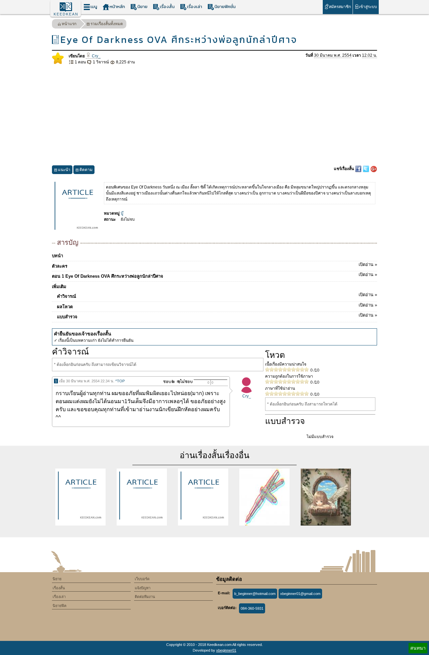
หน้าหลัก (117, 6)
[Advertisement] (214, 115)
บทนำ (57, 255)
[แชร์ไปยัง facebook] (359, 168)
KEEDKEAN (66, 14)
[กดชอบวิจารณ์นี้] (167, 381)
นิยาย (142, 6)
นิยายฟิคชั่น (225, 6)
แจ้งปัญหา (142, 588)
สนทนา (418, 648)
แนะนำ (64, 169)
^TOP (120, 381)
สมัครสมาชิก (340, 6)
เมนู (93, 6)
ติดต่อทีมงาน (145, 597)
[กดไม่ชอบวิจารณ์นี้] (184, 381)
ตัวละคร (214, 265)
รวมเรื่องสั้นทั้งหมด (106, 23)
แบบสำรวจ (217, 316)
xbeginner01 (226, 650)
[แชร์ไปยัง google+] (373, 168)
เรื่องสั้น (167, 6)
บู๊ (122, 213)
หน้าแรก (69, 23)
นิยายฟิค (59, 606)
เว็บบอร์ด (142, 579)
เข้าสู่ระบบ (368, 6)
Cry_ (96, 56)
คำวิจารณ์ (217, 295)
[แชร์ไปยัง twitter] (366, 168)
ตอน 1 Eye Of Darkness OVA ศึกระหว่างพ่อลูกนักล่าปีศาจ (214, 275)
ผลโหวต (217, 306)
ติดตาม (86, 169)
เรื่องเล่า (194, 6)
